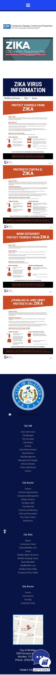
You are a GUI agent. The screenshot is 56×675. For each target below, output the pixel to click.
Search (28, 592)
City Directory (28, 596)
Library (28, 551)
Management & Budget (28, 460)
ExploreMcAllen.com (28, 548)
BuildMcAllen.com (28, 565)
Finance (28, 446)
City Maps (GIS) (28, 503)
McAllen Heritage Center (28, 558)
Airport (28, 540)
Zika (26, 98)
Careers (28, 471)
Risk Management (28, 457)
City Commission (28, 432)
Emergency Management (28, 496)
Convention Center (28, 544)
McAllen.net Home (12, 98)
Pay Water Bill (28, 506)
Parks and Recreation (28, 513)
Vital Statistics (28, 453)
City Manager (28, 435)
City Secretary (28, 439)
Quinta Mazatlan (28, 562)
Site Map (28, 599)
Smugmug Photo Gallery (28, 572)
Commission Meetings (28, 510)
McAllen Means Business (28, 555)
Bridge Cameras (28, 499)
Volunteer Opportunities (28, 492)
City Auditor (28, 442)
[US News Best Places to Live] (28, 414)
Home (34, 98)
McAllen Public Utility (28, 569)
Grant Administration (28, 449)
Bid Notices (28, 521)
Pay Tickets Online (28, 517)
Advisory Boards (28, 464)
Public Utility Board (28, 467)
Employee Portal (28, 603)
